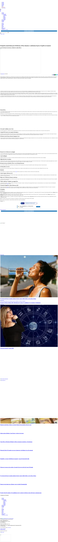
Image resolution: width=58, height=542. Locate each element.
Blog (2, 27)
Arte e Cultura (3, 513)
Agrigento (4, 14)
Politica (3, 24)
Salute (2, 511)
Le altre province (4, 499)
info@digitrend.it (9, 527)
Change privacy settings (5, 29)
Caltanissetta (5, 15)
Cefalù (3, 21)
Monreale (3, 20)
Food (2, 6)
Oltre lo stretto (3, 19)
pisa (3, 209)
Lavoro (3, 26)
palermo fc (1, 209)
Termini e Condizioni (3, 528)
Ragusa (4, 17)
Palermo (3, 2)
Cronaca (3, 4)
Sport (2, 5)
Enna (4, 16)
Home (2, 508)
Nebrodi (3, 506)
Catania (3, 13)
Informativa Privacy (2, 529)
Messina (4, 502)
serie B (5, 209)
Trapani (4, 504)
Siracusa (3, 3)
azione (16, 171)
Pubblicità (3, 28)
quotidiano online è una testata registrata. (7, 518)
